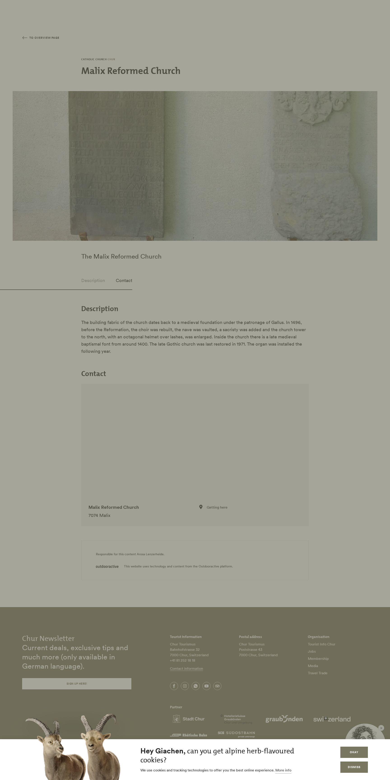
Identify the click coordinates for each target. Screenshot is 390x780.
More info (283, 770)
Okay (354, 752)
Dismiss (354, 767)
